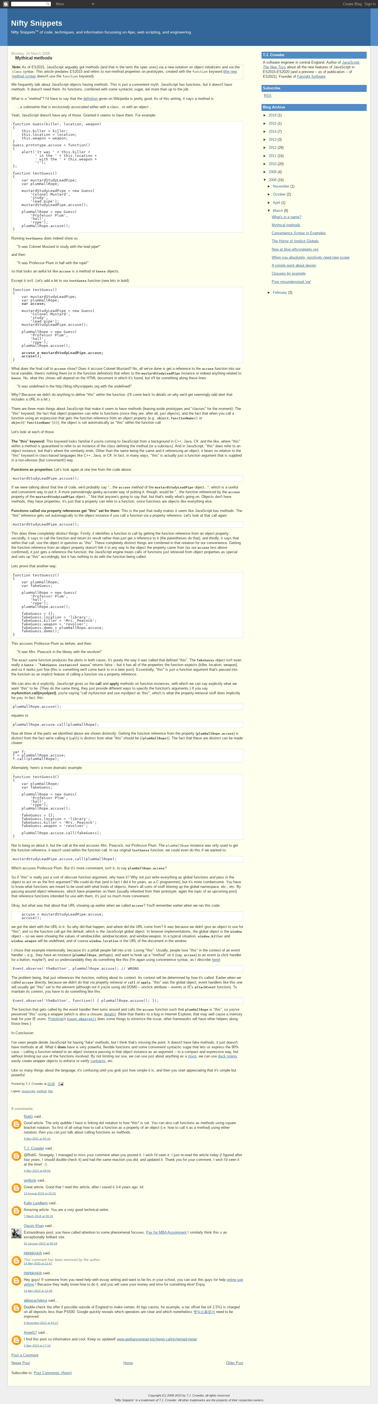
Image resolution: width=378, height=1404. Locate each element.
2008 (273, 180)
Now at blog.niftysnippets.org (295, 249)
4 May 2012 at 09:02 (37, 1170)
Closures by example (288, 273)
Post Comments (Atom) (53, 1373)
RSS (267, 95)
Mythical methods (33, 57)
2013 (273, 139)
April (277, 203)
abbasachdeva (35, 1300)
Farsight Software (311, 76)
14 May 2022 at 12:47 (38, 1263)
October (280, 194)
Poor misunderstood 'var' (291, 282)
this (50, 1091)
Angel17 (30, 1332)
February (280, 292)
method (41, 1091)
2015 (273, 123)
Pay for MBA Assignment (166, 1232)
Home (128, 1363)
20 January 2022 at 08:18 (40, 1243)
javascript (28, 1091)
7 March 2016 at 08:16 (38, 1216)
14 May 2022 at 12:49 (38, 1290)
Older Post (234, 1363)
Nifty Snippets (36, 23)
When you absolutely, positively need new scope (310, 257)
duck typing (227, 1056)
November (281, 186)
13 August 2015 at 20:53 (40, 1193)
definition (90, 99)
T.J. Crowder (34, 1148)
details (109, 1014)
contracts (97, 1061)
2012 (273, 147)
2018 (273, 115)
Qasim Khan (34, 1226)
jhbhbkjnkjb (33, 1253)
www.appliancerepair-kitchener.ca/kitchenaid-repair (157, 1339)
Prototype (56, 1019)
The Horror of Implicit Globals (295, 241)
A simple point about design (294, 265)
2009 (273, 172)
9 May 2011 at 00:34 (37, 1138)
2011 (273, 156)
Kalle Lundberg (36, 1203)
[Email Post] (60, 1083)
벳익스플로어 (204, 1312)
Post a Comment (24, 1355)
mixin (192, 1056)
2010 (273, 164)
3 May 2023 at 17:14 (37, 1345)
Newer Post (20, 1363)
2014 (273, 131)
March (278, 211)
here (215, 960)
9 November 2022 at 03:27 (41, 1322)
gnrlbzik (30, 1180)
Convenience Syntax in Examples (299, 233)
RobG (28, 1116)
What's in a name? (286, 217)
